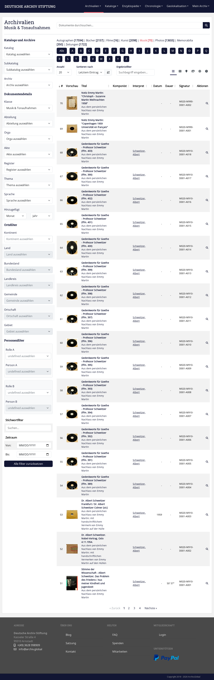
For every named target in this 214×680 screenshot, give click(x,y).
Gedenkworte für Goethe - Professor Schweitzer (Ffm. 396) (95, 342)
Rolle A (10, 350)
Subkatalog (11, 63)
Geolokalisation (176, 6)
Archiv (8, 79)
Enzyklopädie (130, 6)
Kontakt (71, 651)
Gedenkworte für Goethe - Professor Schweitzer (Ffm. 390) (95, 176)
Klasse (8, 102)
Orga (7, 132)
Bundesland (11, 263)
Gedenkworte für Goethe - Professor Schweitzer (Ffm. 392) (95, 438)
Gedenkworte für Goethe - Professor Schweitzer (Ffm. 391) (95, 461)
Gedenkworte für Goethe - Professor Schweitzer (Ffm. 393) (95, 390)
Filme (112, 40)
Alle (62, 51)
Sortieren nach (84, 66)
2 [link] (129, 608)
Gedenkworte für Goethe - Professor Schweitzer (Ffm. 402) (95, 200)
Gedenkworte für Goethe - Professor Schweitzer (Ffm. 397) (95, 319)
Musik (146, 40)
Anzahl (60, 66)
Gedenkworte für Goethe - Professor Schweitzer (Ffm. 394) (95, 414)
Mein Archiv (199, 6)
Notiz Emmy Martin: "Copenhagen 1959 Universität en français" (94, 128)
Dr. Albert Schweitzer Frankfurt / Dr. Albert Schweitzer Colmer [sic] (94, 514)
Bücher (94, 40)
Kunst (129, 40)
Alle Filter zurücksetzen (28, 464)
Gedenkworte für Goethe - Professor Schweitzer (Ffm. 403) (95, 152)
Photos (164, 40)
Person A (11, 365)
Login (162, 635)
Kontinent (10, 232)
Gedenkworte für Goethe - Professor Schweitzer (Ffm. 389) (95, 485)
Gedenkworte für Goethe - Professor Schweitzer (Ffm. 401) (95, 224)
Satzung (71, 643)
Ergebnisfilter (124, 66)
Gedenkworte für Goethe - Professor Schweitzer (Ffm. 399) (95, 271)
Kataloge (110, 6)
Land (7, 248)
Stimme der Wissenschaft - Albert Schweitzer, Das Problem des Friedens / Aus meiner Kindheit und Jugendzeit (95, 583)
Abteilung (10, 117)
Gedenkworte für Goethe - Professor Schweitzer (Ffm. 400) (95, 247)
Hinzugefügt (12, 209)
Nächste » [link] (151, 608)
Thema (8, 179)
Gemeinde (10, 294)
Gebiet (8, 325)
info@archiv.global (30, 649)
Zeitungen (76, 44)
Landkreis (10, 279)
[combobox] (28, 239)
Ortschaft (10, 310)
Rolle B (10, 386)
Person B (11, 401)
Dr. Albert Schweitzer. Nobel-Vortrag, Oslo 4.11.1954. (94, 549)
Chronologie (153, 6)
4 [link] (140, 608)
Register (9, 163)
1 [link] (124, 608)
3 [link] (134, 608)
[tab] (173, 71)
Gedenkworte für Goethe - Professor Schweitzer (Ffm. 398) (95, 295)
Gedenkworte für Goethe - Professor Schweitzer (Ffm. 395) (95, 366)
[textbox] (26, 239)
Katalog (9, 48)
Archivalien (92, 6)
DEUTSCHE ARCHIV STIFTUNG (30, 6)
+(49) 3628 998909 (28, 645)
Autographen (70, 40)
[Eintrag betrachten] (207, 103)
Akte (7, 148)
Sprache (9, 194)
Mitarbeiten (119, 651)
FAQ (115, 635)
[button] (59, 86)
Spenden (118, 643)
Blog (68, 635)
